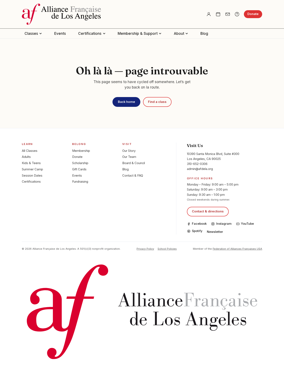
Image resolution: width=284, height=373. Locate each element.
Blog (204, 33)
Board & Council (133, 163)
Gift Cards (79, 169)
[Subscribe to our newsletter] (227, 14)
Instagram (223, 224)
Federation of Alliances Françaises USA (237, 248)
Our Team (129, 157)
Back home (126, 102)
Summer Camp (32, 169)
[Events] (218, 14)
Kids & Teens (31, 163)
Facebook (199, 224)
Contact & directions (208, 211)
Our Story (129, 151)
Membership (81, 151)
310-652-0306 (197, 164)
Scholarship (80, 163)
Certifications (89, 33)
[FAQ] (237, 14)
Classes (31, 33)
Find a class (157, 102)
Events (60, 33)
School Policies (167, 248)
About (179, 33)
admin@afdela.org (200, 169)
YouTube (247, 224)
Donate (253, 14)
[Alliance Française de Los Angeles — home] (61, 14)
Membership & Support (138, 33)
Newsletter (215, 232)
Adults (26, 157)
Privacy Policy (145, 248)
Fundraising (80, 181)
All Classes (29, 151)
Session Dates (32, 175)
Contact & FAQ (132, 175)
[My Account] (208, 14)
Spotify (197, 231)
